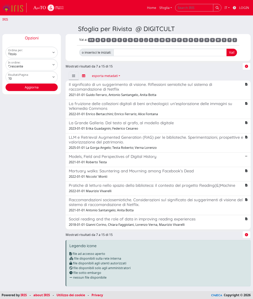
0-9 (91, 40)
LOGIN (244, 8)
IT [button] (226, 8)
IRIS (5, 19)
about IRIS (41, 295)
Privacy (97, 295)
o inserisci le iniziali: (96, 52)
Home (151, 8)
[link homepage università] (49, 7)
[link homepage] (14, 7)
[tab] (74, 76)
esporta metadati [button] (105, 76)
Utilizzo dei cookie (71, 295)
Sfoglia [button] (164, 8)
